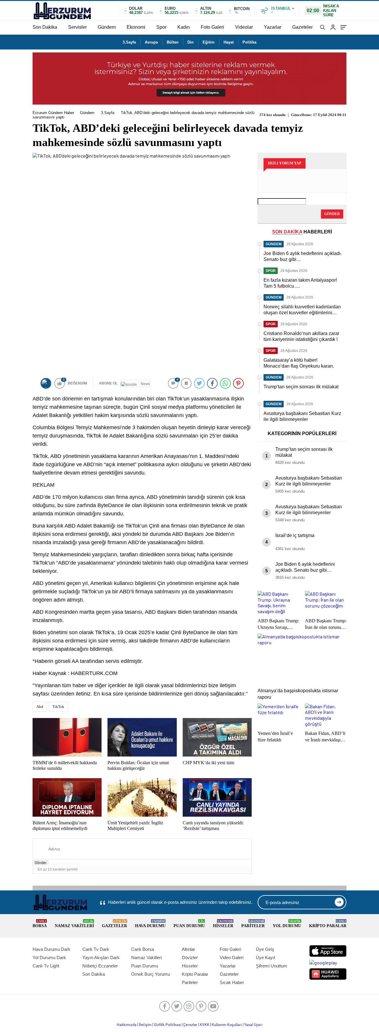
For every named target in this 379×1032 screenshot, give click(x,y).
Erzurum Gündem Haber (53, 112)
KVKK (204, 1024)
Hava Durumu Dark (51, 949)
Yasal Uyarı (253, 1024)
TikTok (58, 706)
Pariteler (253, 923)
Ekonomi (136, 27)
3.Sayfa (129, 42)
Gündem (107, 27)
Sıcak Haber (232, 982)
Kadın (183, 27)
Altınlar (188, 949)
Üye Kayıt (265, 957)
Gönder (41, 862)
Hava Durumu (150, 923)
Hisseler (223, 923)
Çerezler (190, 1024)
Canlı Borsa (142, 949)
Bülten (173, 42)
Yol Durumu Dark (49, 957)
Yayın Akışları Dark (101, 957)
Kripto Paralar (327, 923)
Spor (161, 27)
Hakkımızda (126, 1024)
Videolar (244, 27)
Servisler (77, 27)
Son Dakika (45, 27)
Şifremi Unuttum (271, 965)
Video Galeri (231, 957)
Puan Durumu (189, 923)
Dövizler (190, 957)
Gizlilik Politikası (167, 1024)
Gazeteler (302, 27)
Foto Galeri (212, 27)
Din (190, 42)
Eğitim (209, 42)
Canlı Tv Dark (95, 949)
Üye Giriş (265, 949)
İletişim (145, 1024)
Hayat (229, 42)
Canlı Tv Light (46, 965)
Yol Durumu (287, 923)
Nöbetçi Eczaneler (100, 965)
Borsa (40, 923)
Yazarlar (272, 27)
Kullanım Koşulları (227, 1024)
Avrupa (151, 42)
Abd (39, 706)
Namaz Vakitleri (74, 923)
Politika (249, 42)
